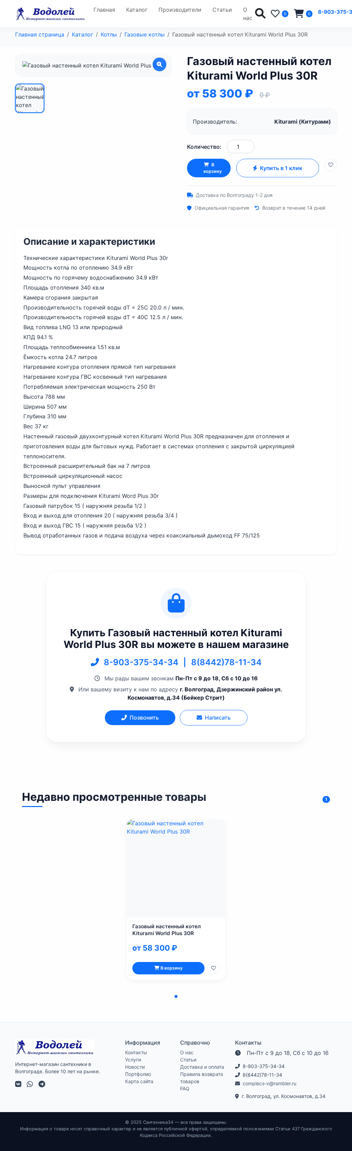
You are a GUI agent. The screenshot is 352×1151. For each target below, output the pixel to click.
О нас (247, 13)
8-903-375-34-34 (142, 662)
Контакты (136, 1052)
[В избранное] (330, 165)
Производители (179, 9)
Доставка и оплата (202, 1067)
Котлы (109, 34)
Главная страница (39, 34)
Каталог (136, 9)
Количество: (204, 146)
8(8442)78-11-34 (226, 662)
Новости (135, 1067)
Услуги (133, 1060)
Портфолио (138, 1074)
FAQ (184, 1088)
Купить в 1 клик (281, 168)
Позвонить (144, 717)
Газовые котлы (144, 34)
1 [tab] (176, 996)
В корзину (213, 168)
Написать (218, 717)
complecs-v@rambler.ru (269, 1083)
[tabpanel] (176, 899)
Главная (104, 9)
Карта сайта (139, 1081)
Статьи (222, 9)
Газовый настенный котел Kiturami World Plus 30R (166, 930)
